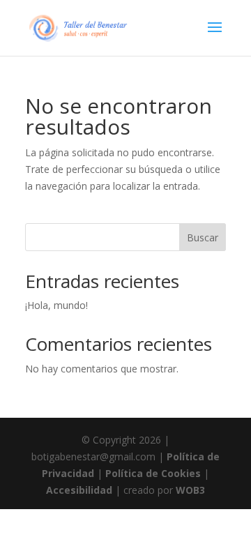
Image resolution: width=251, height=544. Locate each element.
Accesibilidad (79, 490)
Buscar (202, 237)
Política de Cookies (153, 473)
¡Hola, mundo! (56, 305)
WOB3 (190, 490)
